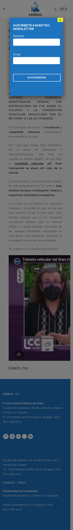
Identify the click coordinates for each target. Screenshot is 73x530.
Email (16, 54)
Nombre (18, 36)
